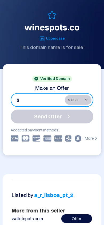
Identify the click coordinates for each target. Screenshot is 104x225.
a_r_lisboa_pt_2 (53, 195)
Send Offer (48, 116)
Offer (77, 218)
